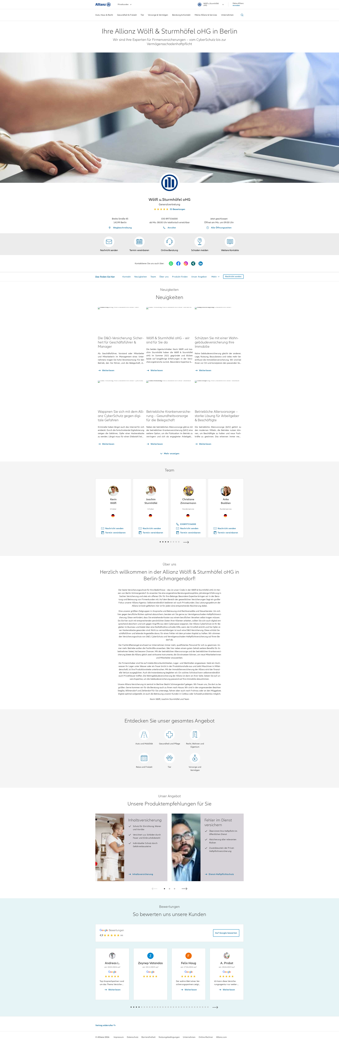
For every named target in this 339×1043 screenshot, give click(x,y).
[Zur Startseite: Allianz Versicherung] (103, 4)
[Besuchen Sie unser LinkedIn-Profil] (201, 263)
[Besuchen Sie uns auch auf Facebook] (178, 263)
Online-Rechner (206, 1037)
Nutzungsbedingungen (169, 1037)
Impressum (119, 1037)
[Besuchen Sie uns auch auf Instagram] (186, 263)
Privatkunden (123, 4)
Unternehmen (189, 1037)
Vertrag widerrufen (104, 1025)
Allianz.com (221, 1037)
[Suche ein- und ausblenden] (242, 15)
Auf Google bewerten (226, 933)
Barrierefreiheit (148, 1037)
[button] (169, 183)
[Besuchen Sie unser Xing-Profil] (193, 263)
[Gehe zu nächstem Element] (187, 542)
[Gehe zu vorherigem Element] (152, 542)
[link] (169, 244)
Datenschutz (132, 1037)
